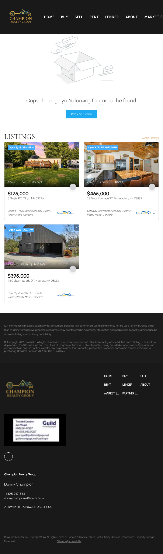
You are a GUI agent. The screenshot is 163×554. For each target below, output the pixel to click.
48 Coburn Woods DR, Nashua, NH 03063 (33, 281)
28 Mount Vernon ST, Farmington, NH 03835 (114, 198)
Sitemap (62, 541)
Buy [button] (64, 17)
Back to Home (81, 114)
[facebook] (8, 456)
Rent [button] (94, 17)
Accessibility (74, 541)
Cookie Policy (103, 537)
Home (49, 17)
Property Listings (145, 537)
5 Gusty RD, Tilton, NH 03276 (26, 198)
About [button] (131, 17)
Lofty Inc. (23, 537)
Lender (112, 17)
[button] (21, 17)
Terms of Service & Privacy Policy (75, 537)
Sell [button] (79, 17)
